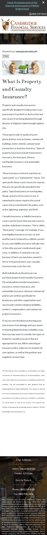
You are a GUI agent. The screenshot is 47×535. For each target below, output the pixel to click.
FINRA (10, 533)
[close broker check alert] (43, 2)
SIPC (14, 533)
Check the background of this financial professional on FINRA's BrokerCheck (22, 5)
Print (5, 56)
